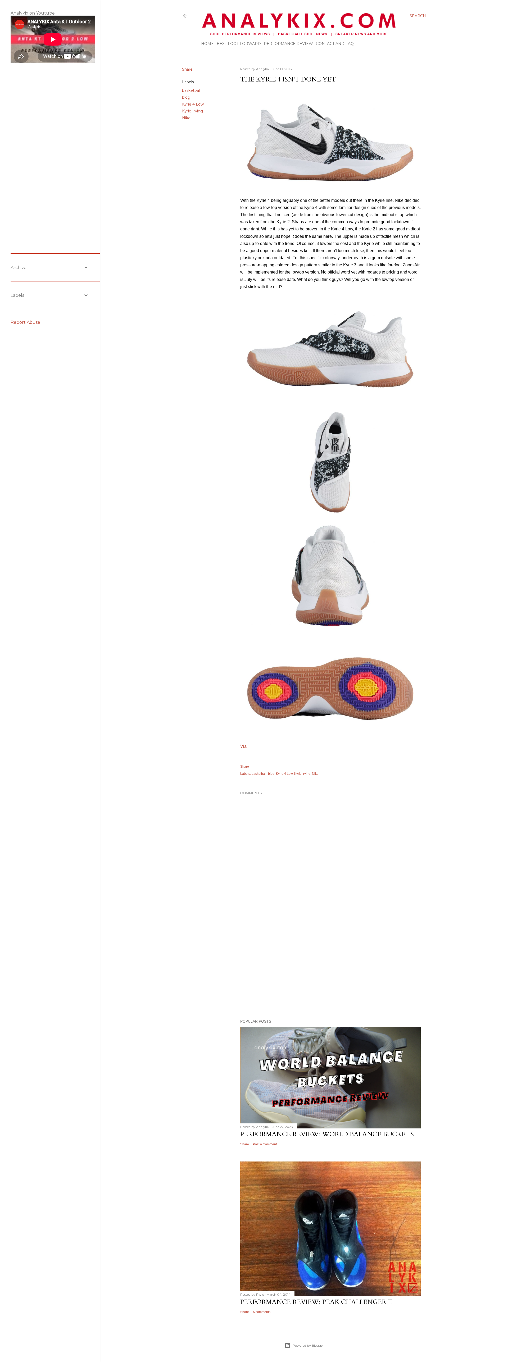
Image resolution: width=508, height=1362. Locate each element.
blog (186, 97)
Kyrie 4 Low (193, 104)
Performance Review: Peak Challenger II (316, 1302)
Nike (186, 118)
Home (207, 43)
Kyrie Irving (192, 111)
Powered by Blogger (308, 1345)
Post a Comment (265, 1144)
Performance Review (288, 43)
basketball (191, 90)
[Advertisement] (330, 969)
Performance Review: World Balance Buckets (327, 1134)
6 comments (261, 1312)
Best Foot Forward (239, 43)
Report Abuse (25, 322)
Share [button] (187, 69)
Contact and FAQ (335, 43)
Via (243, 746)
